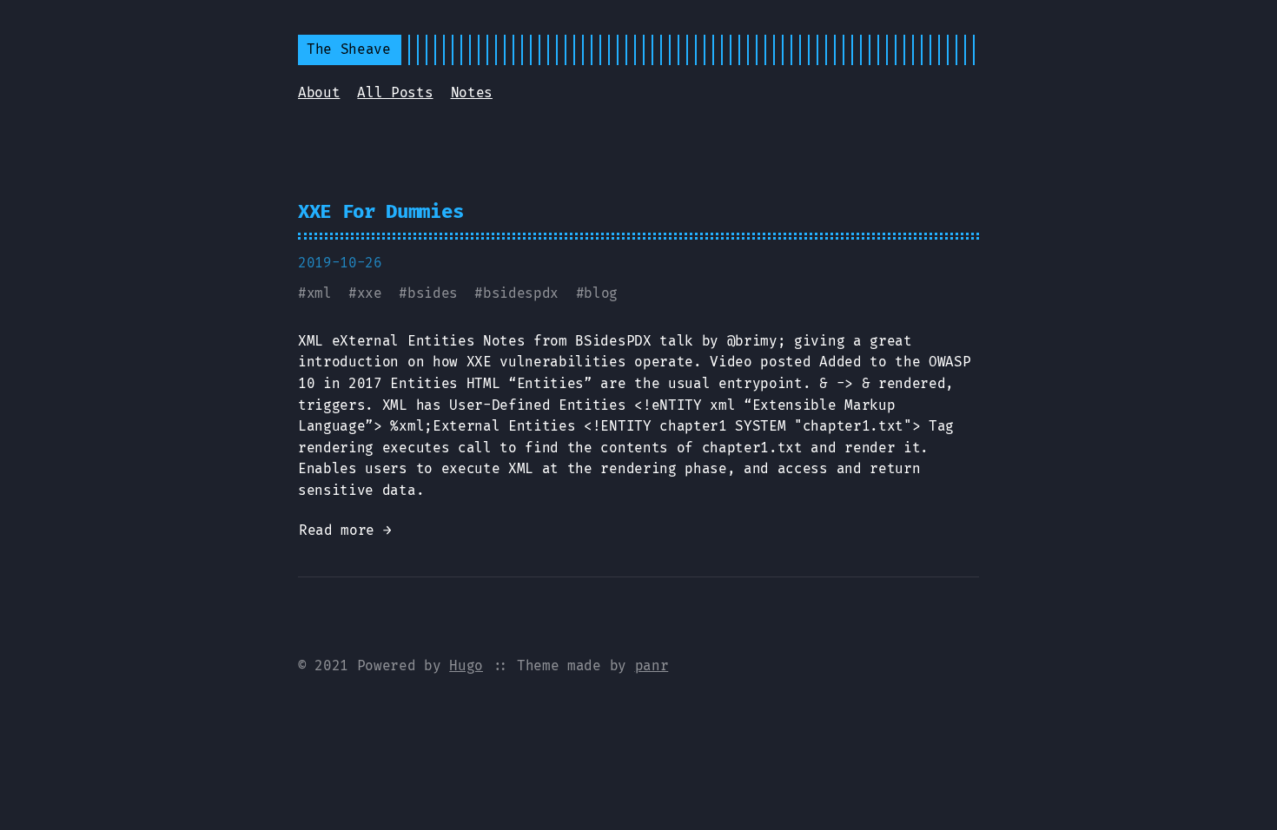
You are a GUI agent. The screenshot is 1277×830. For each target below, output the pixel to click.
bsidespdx (521, 293)
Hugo (466, 665)
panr (652, 665)
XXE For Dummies (380, 211)
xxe (369, 293)
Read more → (345, 530)
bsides (432, 293)
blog (601, 293)
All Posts (395, 92)
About (319, 92)
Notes (472, 92)
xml (319, 293)
